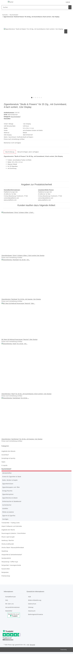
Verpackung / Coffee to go (10, 562)
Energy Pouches (7, 491)
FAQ (6, 600)
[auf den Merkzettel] (65, 31)
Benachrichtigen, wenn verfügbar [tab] (28, 152)
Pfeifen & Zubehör (8, 512)
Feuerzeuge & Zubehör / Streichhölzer (14, 533)
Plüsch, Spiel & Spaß (8, 537)
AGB (29, 597)
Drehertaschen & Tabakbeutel (11, 501)
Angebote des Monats (8, 451)
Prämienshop (6, 576)
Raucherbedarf (15, 116)
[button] (56, 2)
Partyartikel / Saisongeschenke (11, 565)
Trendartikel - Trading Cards (11, 523)
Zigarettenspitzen (7, 494)
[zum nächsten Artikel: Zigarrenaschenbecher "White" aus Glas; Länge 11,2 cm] (3, 20)
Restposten (5, 572)
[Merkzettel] (62, 2)
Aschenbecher (6, 505)
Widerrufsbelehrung (34, 600)
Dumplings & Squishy (8, 458)
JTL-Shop (69, 649)
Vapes (3, 462)
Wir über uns (9, 604)
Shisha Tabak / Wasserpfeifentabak (13, 547)
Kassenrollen (6, 569)
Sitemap (30, 607)
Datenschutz (32, 604)
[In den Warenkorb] (5, 27)
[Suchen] (69, 7)
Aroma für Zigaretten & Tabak (11, 476)
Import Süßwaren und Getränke (12, 526)
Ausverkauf (5, 455)
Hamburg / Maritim (8, 540)
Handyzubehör (6, 558)
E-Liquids (4, 465)
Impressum (31, 611)
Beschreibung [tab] (9, 152)
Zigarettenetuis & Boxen (10, 498)
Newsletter (8, 611)
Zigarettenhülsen (7, 484)
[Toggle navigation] (4, 2)
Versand (32, 645)
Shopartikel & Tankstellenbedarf (12, 554)
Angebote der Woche (8, 530)
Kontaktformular (10, 597)
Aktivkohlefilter (7, 473)
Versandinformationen (12, 607)
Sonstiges (5, 519)
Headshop (5, 551)
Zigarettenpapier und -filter (11, 487)
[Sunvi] (10, 2)
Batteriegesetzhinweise (35, 614)
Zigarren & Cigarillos (8, 515)
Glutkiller (5, 508)
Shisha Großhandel (8, 544)
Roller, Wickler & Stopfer (10, 480)
